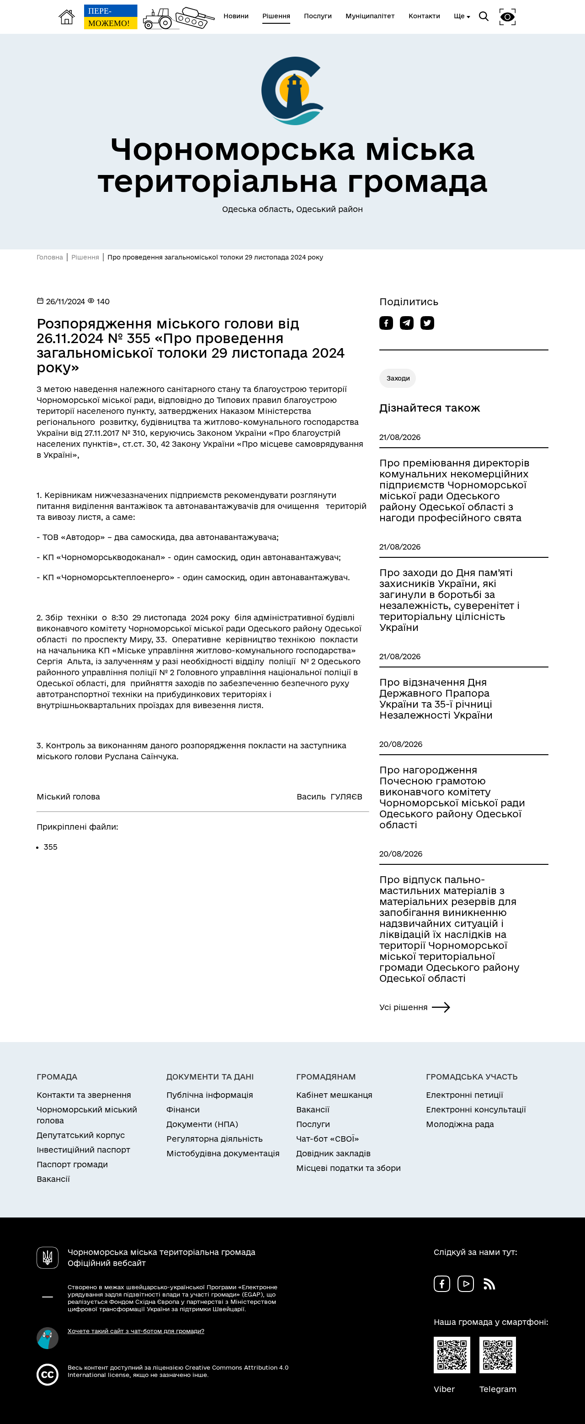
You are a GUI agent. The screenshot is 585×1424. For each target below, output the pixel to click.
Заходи (398, 378)
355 (51, 846)
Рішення (85, 257)
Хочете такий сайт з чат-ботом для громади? (136, 1331)
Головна (50, 257)
